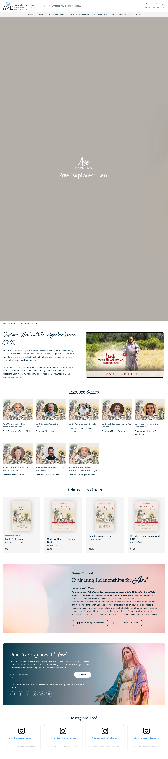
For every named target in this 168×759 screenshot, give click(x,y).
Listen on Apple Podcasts (92, 623)
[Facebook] (20, 694)
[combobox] (84, 6)
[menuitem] (31, 14)
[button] (163, 6)
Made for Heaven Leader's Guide (61, 541)
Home (5, 323)
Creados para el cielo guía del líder (145, 537)
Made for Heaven (14, 539)
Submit (82, 674)
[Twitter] (35, 694)
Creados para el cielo (100, 536)
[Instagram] (13, 694)
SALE (138, 14)
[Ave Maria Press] (18, 6)
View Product (63, 547)
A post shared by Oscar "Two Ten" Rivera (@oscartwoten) (70, 746)
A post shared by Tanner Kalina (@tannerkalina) (25, 746)
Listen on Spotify (130, 623)
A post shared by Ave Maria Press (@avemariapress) (110, 746)
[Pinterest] (42, 694)
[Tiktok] (27, 694)
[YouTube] (49, 694)
